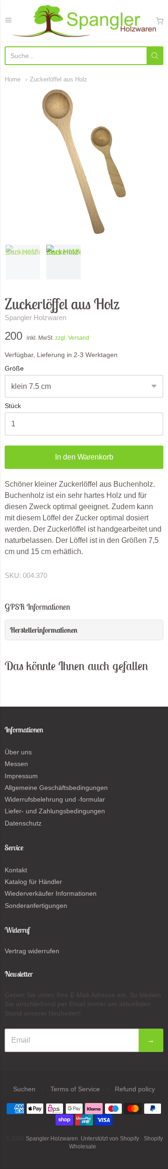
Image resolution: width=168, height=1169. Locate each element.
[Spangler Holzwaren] (84, 21)
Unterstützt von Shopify (110, 1138)
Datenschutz (23, 823)
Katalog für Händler (33, 881)
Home (13, 79)
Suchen (24, 1089)
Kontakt (16, 870)
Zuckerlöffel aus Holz (58, 79)
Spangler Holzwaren (35, 317)
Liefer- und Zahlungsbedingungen (55, 811)
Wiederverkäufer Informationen (51, 893)
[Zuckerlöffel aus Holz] (23, 262)
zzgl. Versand (72, 338)
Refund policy (135, 1089)
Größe (14, 368)
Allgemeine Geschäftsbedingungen (56, 787)
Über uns (18, 752)
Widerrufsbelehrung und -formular (55, 799)
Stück (13, 405)
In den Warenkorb (84, 457)
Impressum (21, 776)
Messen (16, 763)
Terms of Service (75, 1089)
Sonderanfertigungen (36, 905)
